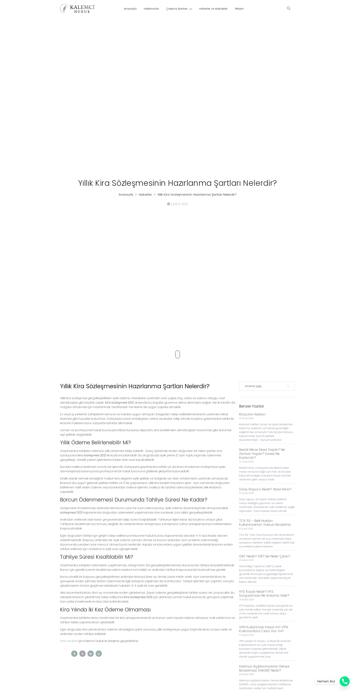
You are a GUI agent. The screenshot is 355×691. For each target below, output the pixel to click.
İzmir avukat (68, 641)
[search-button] (288, 386)
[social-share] (74, 653)
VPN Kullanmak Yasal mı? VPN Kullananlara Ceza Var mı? (263, 629)
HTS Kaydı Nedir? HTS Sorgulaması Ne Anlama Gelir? (264, 593)
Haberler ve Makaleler (213, 9)
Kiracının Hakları (252, 414)
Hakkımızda (151, 9)
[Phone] (345, 681)
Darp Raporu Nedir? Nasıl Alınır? (265, 489)
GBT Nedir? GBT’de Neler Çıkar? (264, 556)
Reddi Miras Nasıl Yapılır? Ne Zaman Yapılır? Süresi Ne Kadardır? (262, 453)
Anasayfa (130, 9)
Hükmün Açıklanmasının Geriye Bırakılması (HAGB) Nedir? (264, 668)
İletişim (239, 9)
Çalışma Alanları (176, 9)
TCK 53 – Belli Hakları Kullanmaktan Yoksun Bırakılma (265, 522)
